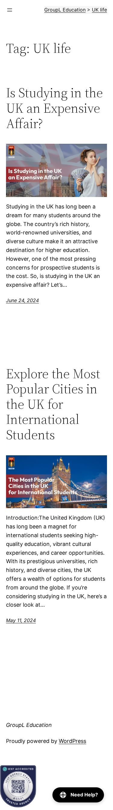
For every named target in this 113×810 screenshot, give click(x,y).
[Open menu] (9, 10)
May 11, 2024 (21, 620)
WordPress (72, 741)
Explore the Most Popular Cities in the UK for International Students (53, 404)
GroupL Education (29, 725)
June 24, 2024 (22, 300)
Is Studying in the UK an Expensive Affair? (54, 108)
